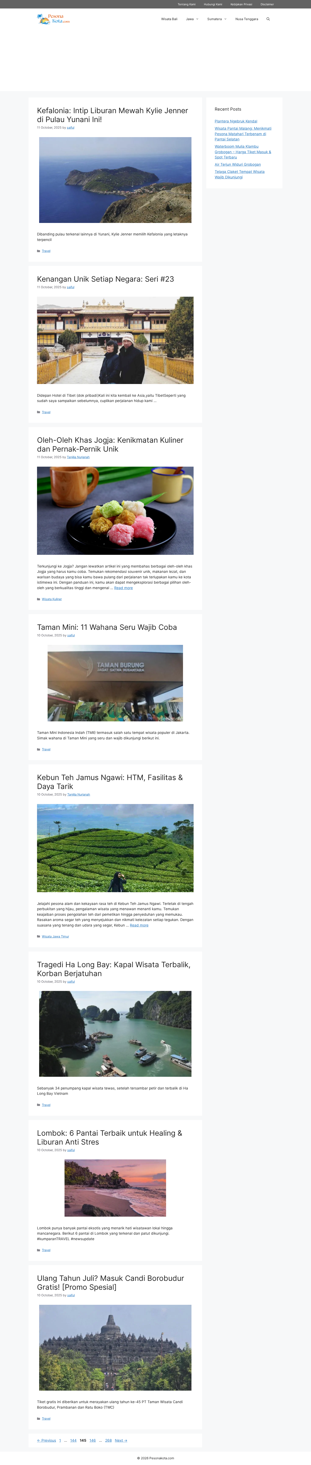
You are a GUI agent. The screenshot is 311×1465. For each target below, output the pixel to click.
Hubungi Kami (213, 4)
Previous (46, 1440)
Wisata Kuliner (52, 599)
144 (74, 1440)
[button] (268, 19)
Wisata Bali (169, 19)
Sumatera (214, 19)
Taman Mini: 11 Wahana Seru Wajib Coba (107, 627)
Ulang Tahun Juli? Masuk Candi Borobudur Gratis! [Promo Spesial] (110, 1282)
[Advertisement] (155, 61)
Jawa (190, 19)
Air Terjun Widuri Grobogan (238, 164)
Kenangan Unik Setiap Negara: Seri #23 (105, 278)
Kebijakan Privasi (241, 4)
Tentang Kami (186, 4)
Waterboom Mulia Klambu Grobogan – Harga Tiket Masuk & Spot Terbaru (243, 151)
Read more (123, 588)
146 (93, 1440)
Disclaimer (267, 4)
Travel (46, 251)
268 (109, 1440)
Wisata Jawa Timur (55, 936)
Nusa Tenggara (246, 19)
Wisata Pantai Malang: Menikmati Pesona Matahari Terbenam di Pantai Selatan (243, 133)
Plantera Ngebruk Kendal (236, 121)
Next (121, 1440)
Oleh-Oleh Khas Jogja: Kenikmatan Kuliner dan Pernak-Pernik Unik (110, 444)
